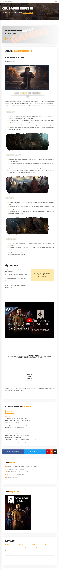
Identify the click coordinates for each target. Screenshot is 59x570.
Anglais (7, 547)
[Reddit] (51, 451)
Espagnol (7, 554)
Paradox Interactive (19, 474)
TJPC (35, 388)
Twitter (50, 388)
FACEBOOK (22, 390)
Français (7, 550)
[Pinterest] (48, 451)
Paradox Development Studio (21, 471)
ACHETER (9, 38)
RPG (24, 466)
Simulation (27, 466)
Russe (6, 557)
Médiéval (20, 466)
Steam (16, 477)
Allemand (7, 560)
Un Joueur (17, 480)
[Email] (55, 451)
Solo (31, 466)
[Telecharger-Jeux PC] (7, 1)
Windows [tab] (10, 411)
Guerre (16, 466)
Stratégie (35, 466)
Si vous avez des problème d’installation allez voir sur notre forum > (42, 275)
